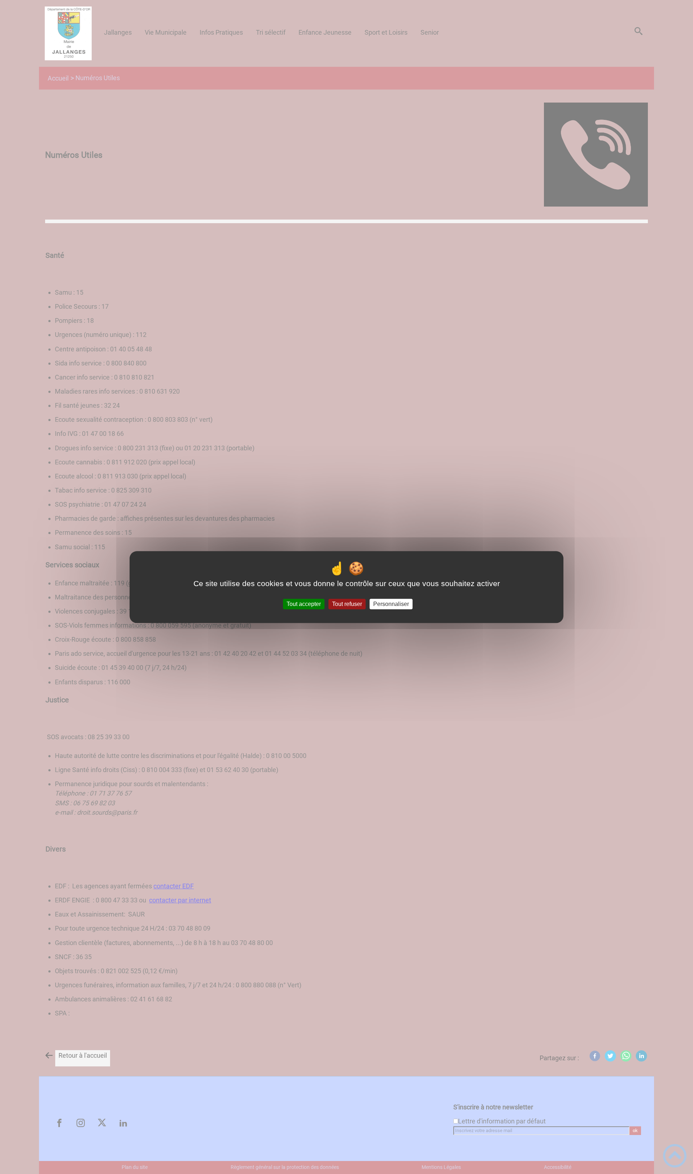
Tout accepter (304, 604)
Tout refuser (347, 604)
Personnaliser (391, 604)
